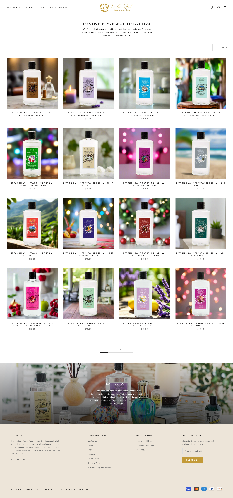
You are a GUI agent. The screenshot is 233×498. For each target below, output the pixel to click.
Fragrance (13, 7)
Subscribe (192, 460)
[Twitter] (18, 459)
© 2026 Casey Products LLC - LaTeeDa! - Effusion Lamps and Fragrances (52, 489)
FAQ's (90, 445)
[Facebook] (12, 459)
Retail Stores (58, 7)
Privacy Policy (93, 458)
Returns (91, 450)
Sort (222, 47)
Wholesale (140, 450)
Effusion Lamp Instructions (99, 467)
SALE (42, 7)
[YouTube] (24, 459)
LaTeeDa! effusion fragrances (94, 29)
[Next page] (129, 350)
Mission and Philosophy (146, 441)
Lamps (30, 7)
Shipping (91, 454)
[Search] (218, 7)
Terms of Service (95, 463)
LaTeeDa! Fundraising (145, 445)
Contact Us (92, 441)
